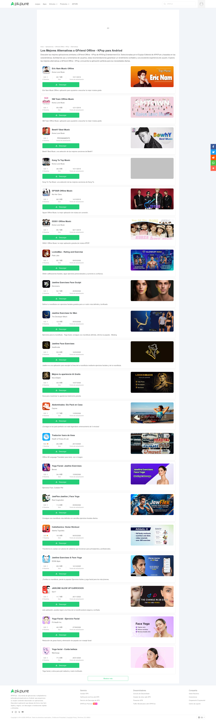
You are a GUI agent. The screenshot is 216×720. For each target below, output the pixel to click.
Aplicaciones (49, 47)
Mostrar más (108, 678)
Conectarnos (193, 697)
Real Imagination (58, 500)
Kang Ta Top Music (61, 160)
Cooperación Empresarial (197, 700)
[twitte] (19, 712)
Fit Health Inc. (57, 622)
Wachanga (55, 653)
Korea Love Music (58, 72)
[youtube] (22, 712)
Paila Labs (55, 255)
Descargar (62, 84)
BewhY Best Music (61, 129)
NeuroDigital (56, 378)
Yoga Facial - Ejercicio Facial (66, 618)
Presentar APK (138, 700)
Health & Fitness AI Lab (60, 439)
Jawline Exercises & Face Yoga (67, 557)
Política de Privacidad (59, 717)
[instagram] (15, 712)
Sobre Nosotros (194, 693)
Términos (80, 717)
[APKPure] (20, 4)
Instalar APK (84, 693)
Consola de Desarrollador (141, 693)
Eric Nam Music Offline (63, 68)
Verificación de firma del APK (89, 697)
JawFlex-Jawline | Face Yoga (65, 496)
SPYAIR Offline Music (62, 190)
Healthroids (56, 347)
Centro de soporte (194, 704)
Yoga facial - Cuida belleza (64, 649)
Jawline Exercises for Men (64, 313)
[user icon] (201, 4)
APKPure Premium (86, 704)
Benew (54, 469)
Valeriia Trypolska (58, 530)
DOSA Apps (56, 561)
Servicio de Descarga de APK (90, 700)
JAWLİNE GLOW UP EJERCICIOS (68, 588)
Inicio (42, 47)
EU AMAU (87, 717)
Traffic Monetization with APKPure (144, 704)
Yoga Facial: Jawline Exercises (67, 465)
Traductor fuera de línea (63, 435)
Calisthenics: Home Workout (65, 526)
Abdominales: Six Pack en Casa (67, 404)
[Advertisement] (108, 28)
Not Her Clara (57, 194)
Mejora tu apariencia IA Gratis (66, 374)
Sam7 (54, 592)
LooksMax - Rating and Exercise (67, 251)
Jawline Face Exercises (63, 343)
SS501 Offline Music (61, 221)
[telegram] (12, 712)
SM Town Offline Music (63, 99)
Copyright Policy (72, 717)
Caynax (54, 408)
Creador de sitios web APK (142, 697)
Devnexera (56, 286)
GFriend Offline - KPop (62, 47)
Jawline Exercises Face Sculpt (66, 282)
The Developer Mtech (59, 316)
